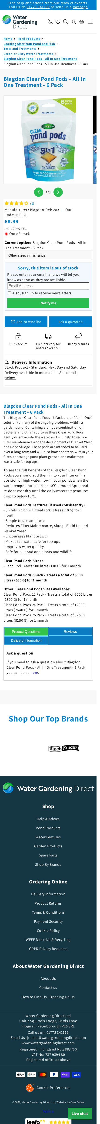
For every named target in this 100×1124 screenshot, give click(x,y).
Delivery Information (26, 640)
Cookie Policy (48, 930)
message (80, 7)
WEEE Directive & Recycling (48, 939)
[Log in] (74, 22)
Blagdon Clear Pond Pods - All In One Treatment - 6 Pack (45, 64)
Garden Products (48, 846)
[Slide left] (38, 192)
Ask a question (71, 321)
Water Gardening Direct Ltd (38, 1102)
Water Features (48, 837)
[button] (90, 22)
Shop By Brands (48, 864)
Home (7, 39)
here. (34, 672)
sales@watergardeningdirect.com (58, 1037)
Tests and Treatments (19, 49)
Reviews (70, 632)
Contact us (48, 987)
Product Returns (48, 903)
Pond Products (28, 39)
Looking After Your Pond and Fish (29, 44)
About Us (48, 978)
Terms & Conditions (48, 912)
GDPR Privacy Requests (48, 948)
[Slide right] (58, 192)
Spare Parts (48, 855)
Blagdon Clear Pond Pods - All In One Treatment (40, 59)
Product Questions (26, 632)
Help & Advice (48, 818)
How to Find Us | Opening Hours (48, 996)
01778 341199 (38, 7)
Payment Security (48, 921)
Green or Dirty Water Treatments (28, 54)
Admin (48, 1111)
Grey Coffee (77, 1102)
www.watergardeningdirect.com (48, 1042)
